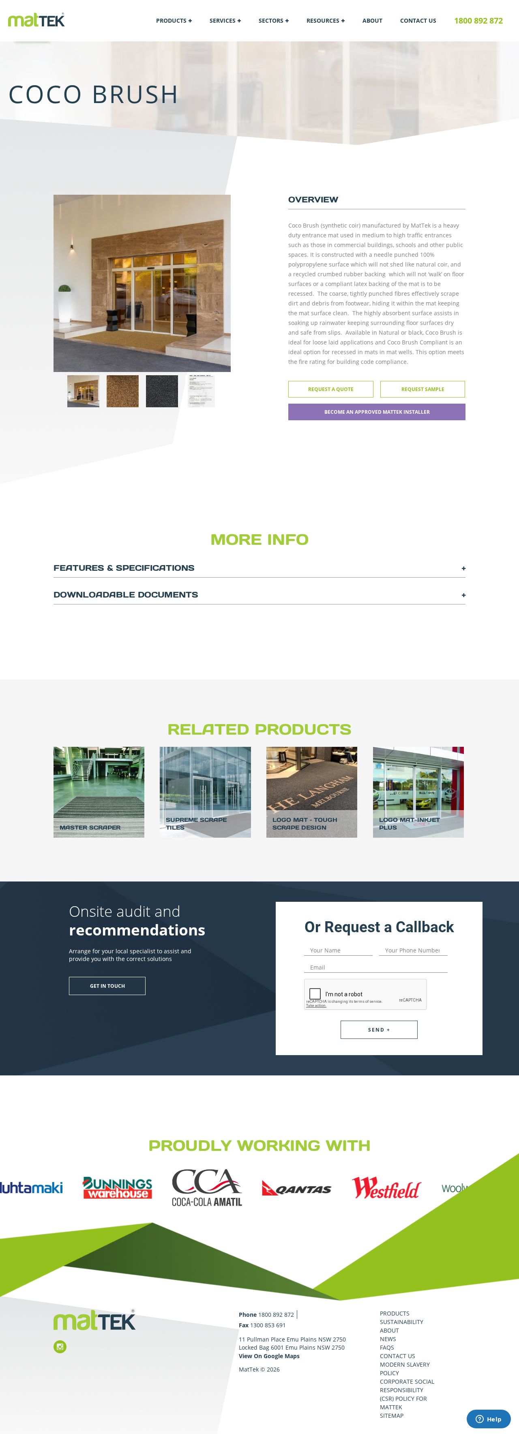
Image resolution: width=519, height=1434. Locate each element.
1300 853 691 (268, 1325)
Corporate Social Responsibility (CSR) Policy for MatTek (407, 1394)
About (372, 20)
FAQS (387, 1347)
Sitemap (391, 1415)
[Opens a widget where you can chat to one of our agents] (488, 1420)
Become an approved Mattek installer (377, 411)
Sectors (271, 20)
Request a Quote (331, 389)
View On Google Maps (269, 1356)
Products (171, 20)
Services (223, 20)
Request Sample (422, 389)
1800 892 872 (478, 20)
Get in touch (107, 986)
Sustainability (401, 1322)
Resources (323, 20)
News (388, 1339)
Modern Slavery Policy (405, 1369)
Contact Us (418, 20)
